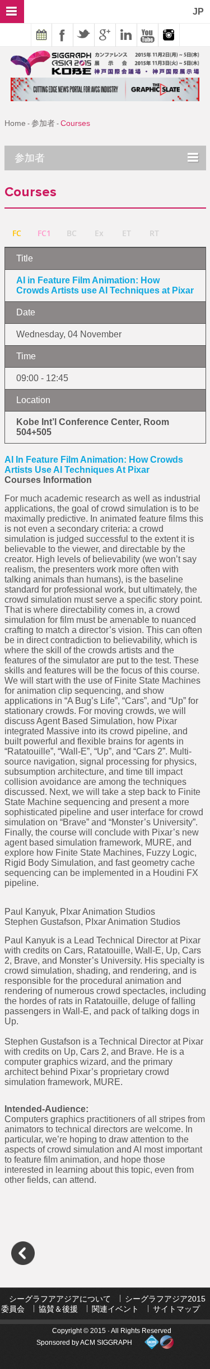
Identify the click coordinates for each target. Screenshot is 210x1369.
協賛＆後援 (58, 1308)
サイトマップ (176, 1308)
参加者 (43, 123)
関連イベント (115, 1308)
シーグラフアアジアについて (60, 1298)
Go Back (23, 1253)
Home (15, 123)
